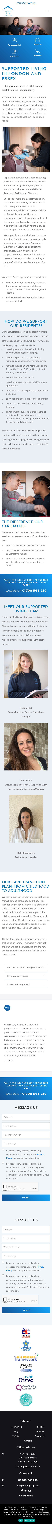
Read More (29, 1520)
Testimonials (16, 1426)
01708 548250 (27, 3)
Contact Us (40, 1436)
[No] (49, 1514)
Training (16, 1436)
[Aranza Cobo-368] (26, 748)
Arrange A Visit (14, 45)
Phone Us (37, 56)
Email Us (37, 44)
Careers (28, 1440)
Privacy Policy (26, 1495)
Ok (20, 1520)
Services (40, 1431)
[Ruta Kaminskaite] (26, 821)
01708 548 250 (34, 590)
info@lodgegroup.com (28, 1485)
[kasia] (26, 675)
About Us (40, 1426)
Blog (16, 1431)
